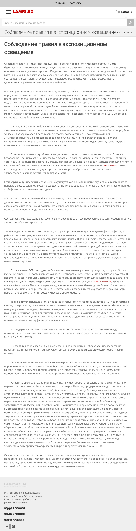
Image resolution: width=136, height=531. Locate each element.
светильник (110, 165)
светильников (102, 281)
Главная (116, 32)
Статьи (128, 32)
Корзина (126, 11)
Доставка (75, 3)
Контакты (60, 3)
